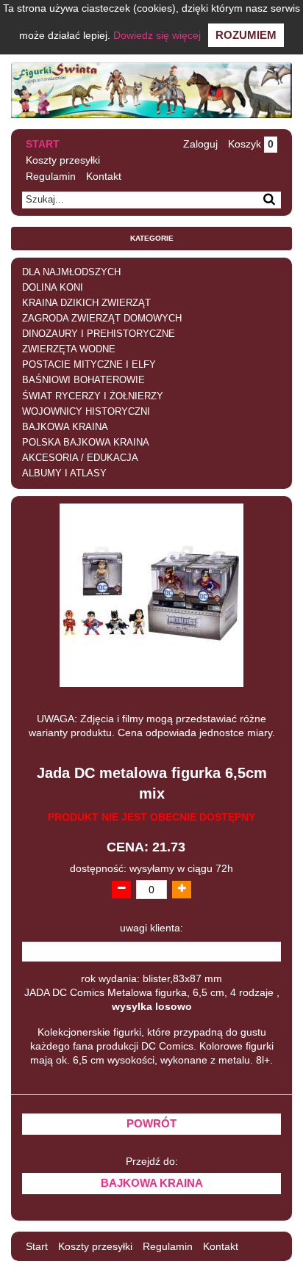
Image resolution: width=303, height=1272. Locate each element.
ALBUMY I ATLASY (64, 473)
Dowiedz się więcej (157, 35)
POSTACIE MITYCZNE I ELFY (89, 365)
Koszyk (251, 144)
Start (43, 144)
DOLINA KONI (52, 288)
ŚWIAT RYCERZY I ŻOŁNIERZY (92, 396)
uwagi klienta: (151, 928)
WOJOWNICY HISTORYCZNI (86, 412)
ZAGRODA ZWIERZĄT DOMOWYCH (102, 318)
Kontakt (103, 176)
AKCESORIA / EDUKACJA (80, 458)
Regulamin (51, 176)
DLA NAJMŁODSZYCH (71, 272)
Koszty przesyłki (63, 160)
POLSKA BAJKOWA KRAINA (85, 442)
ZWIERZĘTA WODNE (68, 349)
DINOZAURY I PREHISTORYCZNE (98, 334)
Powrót (151, 1124)
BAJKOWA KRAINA (65, 427)
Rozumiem (246, 35)
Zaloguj (200, 144)
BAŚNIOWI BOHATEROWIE (83, 380)
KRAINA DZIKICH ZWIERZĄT (86, 303)
